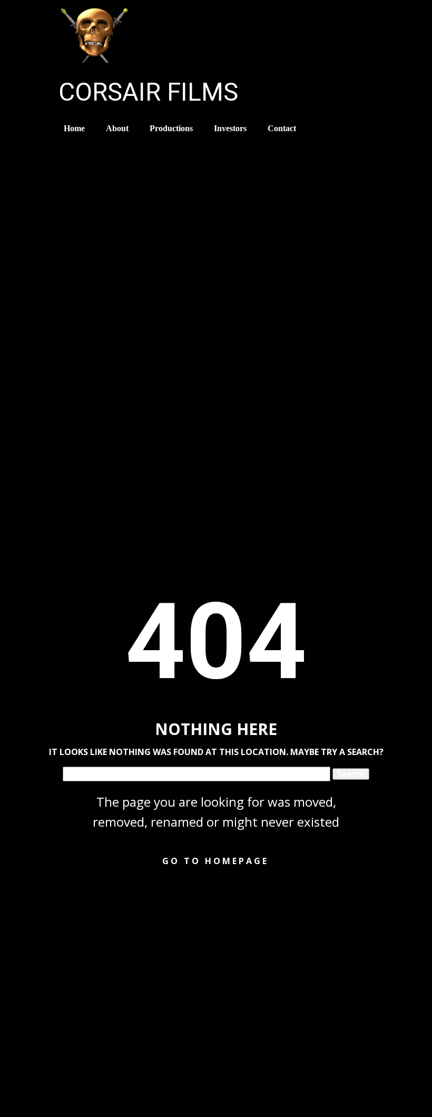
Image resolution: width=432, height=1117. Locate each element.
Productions (171, 128)
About (117, 128)
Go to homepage (215, 861)
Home (74, 128)
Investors (230, 128)
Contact (282, 128)
